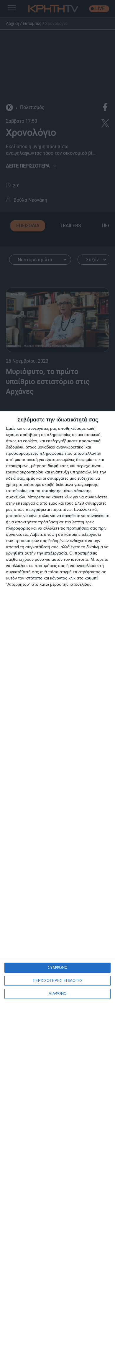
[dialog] (57, 891)
